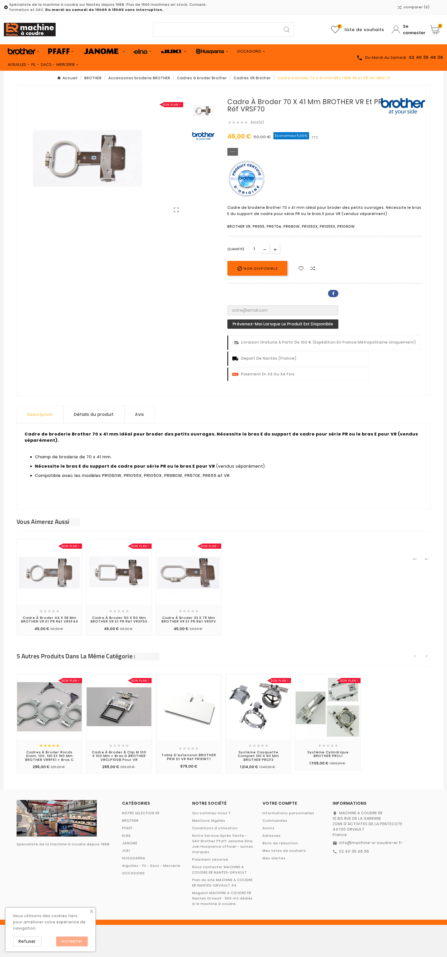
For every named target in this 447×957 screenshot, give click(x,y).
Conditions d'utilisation (215, 828)
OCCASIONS (133, 873)
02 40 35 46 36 (354, 851)
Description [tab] (40, 414)
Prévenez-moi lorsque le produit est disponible (283, 324)
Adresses (272, 835)
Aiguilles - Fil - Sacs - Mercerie (151, 865)
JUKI (126, 850)
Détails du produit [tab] (94, 414)
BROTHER (130, 820)
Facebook (333, 293)
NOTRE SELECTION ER (141, 813)
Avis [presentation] (139, 414)
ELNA (126, 835)
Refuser (27, 941)
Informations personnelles (288, 813)
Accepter (72, 941)
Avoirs (268, 828)
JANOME (129, 843)
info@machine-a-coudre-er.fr (370, 842)
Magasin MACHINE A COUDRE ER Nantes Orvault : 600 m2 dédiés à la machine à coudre (222, 898)
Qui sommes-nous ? (211, 813)
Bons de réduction (280, 843)
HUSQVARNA (133, 858)
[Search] (286, 29)
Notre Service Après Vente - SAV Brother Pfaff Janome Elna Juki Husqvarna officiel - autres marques (222, 843)
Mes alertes (274, 858)
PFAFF (127, 828)
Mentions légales (208, 820)
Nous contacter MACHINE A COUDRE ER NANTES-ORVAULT (219, 870)
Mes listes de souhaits (284, 850)
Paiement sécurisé (210, 859)
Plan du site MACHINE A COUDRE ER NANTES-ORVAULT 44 (222, 882)
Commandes (275, 820)
